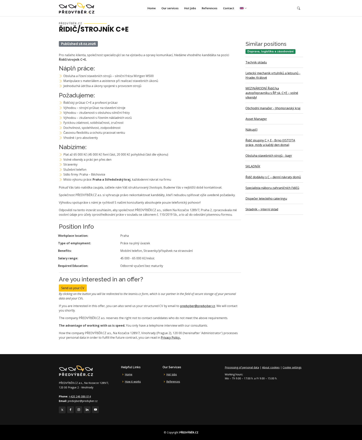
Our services (170, 8)
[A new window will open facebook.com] (70, 409)
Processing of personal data (242, 367)
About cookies (271, 367)
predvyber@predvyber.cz (197, 306)
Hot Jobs (190, 8)
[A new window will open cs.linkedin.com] (87, 409)
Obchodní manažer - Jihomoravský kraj (272, 108)
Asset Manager (256, 119)
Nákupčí (251, 130)
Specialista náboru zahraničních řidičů (272, 188)
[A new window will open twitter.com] (62, 409)
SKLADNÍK (252, 166)
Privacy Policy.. (171, 337)
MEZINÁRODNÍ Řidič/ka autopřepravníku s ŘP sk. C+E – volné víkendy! (271, 92)
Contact (228, 8)
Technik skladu (256, 62)
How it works (133, 381)
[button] (298, 8)
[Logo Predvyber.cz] (76, 370)
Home (151, 8)
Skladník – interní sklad (261, 209)
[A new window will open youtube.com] (95, 409)
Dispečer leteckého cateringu (266, 198)
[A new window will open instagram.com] (78, 409)
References (209, 8)
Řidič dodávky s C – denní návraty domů (273, 177)
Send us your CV (72, 288)
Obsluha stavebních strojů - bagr (268, 156)
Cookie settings (292, 367)
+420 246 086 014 (80, 396)
